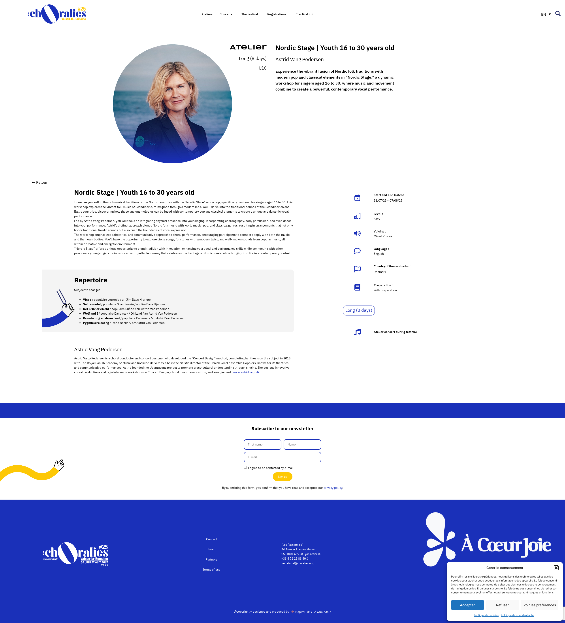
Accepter (467, 605)
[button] (556, 568)
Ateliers (207, 14)
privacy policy (333, 488)
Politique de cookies (486, 615)
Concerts (226, 14)
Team (211, 549)
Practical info (305, 14)
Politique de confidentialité (517, 615)
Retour (41, 182)
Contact (211, 539)
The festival (249, 14)
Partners (211, 559)
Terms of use (211, 570)
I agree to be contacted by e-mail (271, 468)
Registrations (276, 14)
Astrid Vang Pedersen (299, 59)
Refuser (502, 605)
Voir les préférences (540, 605)
